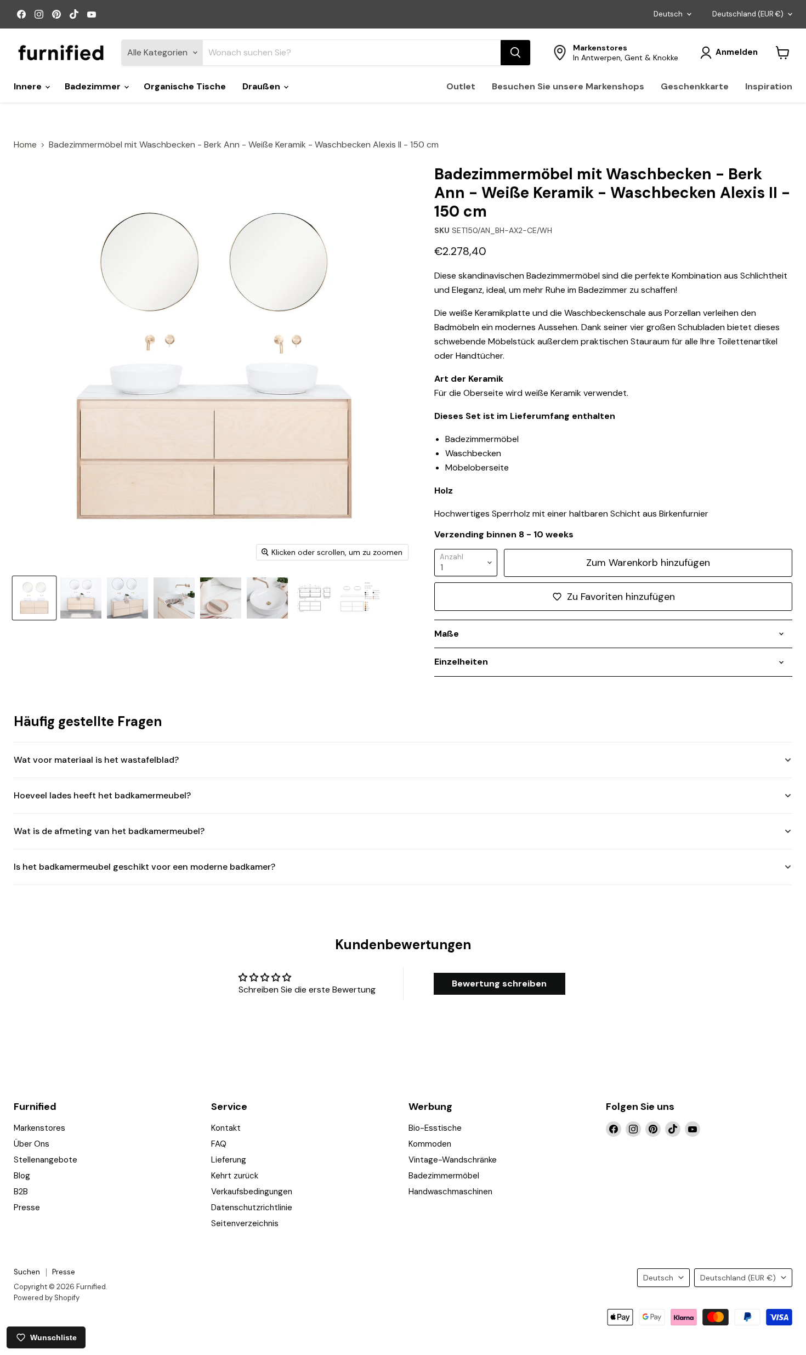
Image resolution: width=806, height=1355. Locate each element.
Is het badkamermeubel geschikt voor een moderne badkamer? (144, 866)
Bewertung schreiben (499, 983)
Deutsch (668, 14)
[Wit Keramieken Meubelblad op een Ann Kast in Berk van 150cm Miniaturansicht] (220, 598)
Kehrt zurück (234, 1175)
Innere (29, 86)
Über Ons (31, 1143)
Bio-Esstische (435, 1127)
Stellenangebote (45, 1159)
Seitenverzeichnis (245, 1223)
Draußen (262, 86)
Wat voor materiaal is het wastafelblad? (96, 760)
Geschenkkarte (695, 86)
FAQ (218, 1143)
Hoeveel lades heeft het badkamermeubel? (102, 795)
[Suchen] (515, 52)
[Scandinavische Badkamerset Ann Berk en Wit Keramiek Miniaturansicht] (267, 598)
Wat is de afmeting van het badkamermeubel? (109, 831)
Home (25, 145)
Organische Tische (185, 86)
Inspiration (768, 86)
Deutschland (748, 14)
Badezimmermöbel (443, 1175)
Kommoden (429, 1143)
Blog (22, 1175)
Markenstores (39, 1127)
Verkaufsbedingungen (251, 1191)
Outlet (460, 86)
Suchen (27, 1272)
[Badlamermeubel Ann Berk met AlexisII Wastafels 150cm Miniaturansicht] (174, 598)
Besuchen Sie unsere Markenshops (568, 86)
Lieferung (228, 1159)
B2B (21, 1191)
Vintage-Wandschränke (452, 1159)
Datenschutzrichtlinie (251, 1207)
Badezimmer (94, 86)
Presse (27, 1207)
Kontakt (226, 1127)
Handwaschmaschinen (450, 1191)
